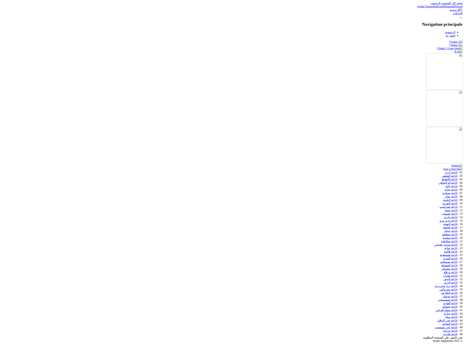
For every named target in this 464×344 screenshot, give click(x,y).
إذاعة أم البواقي (448, 182)
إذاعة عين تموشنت (446, 327)
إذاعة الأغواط (449, 179)
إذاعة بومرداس (448, 289)
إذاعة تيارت (450, 217)
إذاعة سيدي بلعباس (445, 244)
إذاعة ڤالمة (450, 251)
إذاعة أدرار (451, 172)
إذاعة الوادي (450, 303)
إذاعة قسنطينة (448, 255)
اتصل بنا (450, 35)
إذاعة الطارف (449, 292)
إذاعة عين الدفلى (447, 320)
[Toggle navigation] (461, 17)
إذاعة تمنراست (448, 206)
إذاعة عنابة (450, 248)
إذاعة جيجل (450, 230)
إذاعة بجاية (451, 189)
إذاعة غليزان (450, 334)
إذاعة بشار (451, 196)
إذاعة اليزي (450, 282)
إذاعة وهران (450, 275)
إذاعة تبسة (451, 210)
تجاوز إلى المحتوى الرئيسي (446, 3)
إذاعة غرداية (450, 330)
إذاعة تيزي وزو (448, 220)
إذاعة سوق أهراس (446, 310)
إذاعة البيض (450, 279)
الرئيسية (450, 32)
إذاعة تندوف (450, 296)
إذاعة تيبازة (450, 313)
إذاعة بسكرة (449, 193)
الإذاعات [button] (458, 13)
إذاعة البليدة (450, 199)
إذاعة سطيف (449, 234)
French (459, 6)
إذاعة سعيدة (450, 237)
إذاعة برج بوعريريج (446, 285)
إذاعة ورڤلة (450, 272)
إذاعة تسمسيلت (447, 299)
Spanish (450, 6)
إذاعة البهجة (450, 224)
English (441, 6)
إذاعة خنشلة (450, 306)
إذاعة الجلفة (450, 227)
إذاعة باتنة (451, 186)
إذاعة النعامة (449, 323)
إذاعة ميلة (451, 316)
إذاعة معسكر (449, 268)
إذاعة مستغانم (448, 261)
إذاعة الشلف (449, 175)
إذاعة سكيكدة (449, 241)
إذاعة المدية (450, 258)
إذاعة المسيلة (449, 265)
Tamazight (431, 6)
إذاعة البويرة (450, 203)
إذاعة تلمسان (449, 213)
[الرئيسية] (456, 9)
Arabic (421, 6)
